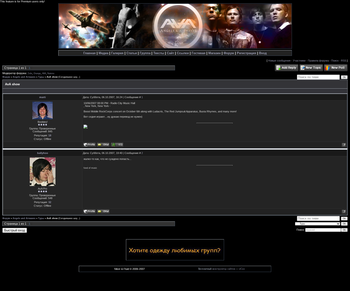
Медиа (103, 53)
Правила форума (318, 60)
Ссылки (183, 53)
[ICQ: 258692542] (117, 144)
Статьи (131, 53)
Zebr (30, 73)
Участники (299, 60)
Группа (145, 53)
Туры (41, 77)
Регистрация (246, 53)
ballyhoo (42, 153)
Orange (37, 73)
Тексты (158, 53)
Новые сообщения (279, 60)
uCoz (242, 268)
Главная (89, 53)
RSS (343, 60)
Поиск (335, 60)
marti (42, 97)
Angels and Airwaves (24, 77)
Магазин (214, 53)
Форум (229, 53)
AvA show (52, 77)
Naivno (50, 73)
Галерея (117, 53)
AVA (44, 73)
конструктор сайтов (223, 268)
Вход (263, 53)
